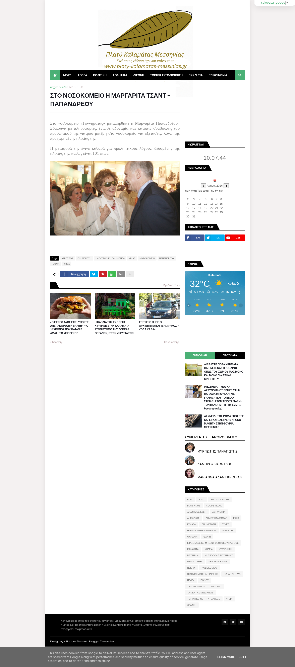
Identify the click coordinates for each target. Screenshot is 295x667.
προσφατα (230, 355)
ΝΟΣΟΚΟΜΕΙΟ (147, 258)
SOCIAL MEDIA (214, 505)
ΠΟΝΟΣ (204, 580)
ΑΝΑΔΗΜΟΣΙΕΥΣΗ (196, 511)
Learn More (226, 657)
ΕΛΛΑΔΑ (191, 524)
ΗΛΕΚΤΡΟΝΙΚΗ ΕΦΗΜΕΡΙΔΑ (110, 258)
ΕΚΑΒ (236, 518)
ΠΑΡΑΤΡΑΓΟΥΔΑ (232, 574)
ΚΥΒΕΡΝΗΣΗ (225, 549)
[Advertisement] (215, 110)
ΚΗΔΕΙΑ (209, 549)
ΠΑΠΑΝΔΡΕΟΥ (166, 258)
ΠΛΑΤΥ (190, 580)
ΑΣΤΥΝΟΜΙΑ (218, 511)
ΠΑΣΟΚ (55, 263)
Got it (243, 657)
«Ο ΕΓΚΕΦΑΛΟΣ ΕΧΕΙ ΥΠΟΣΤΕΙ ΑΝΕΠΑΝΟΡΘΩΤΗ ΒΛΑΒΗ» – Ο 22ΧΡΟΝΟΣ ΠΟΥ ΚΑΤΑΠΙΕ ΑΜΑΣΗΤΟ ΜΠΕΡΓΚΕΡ (70, 327)
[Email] (121, 274)
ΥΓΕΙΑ (67, 263)
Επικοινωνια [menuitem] (218, 75)
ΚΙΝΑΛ (132, 258)
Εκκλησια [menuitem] (196, 75)
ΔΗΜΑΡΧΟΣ (193, 518)
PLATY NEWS (193, 505)
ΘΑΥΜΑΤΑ (192, 536)
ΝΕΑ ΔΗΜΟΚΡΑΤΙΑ (218, 561)
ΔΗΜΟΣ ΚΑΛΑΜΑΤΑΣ (216, 518)
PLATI (189, 499)
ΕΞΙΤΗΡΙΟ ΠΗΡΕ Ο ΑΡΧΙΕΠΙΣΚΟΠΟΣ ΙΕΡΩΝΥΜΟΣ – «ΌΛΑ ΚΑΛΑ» (159, 325)
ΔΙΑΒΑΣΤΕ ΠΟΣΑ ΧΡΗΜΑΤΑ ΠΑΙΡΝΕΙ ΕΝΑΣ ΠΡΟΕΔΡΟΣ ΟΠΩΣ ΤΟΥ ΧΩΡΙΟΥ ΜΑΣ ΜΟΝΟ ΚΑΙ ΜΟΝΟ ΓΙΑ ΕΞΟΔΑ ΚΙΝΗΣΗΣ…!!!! (223, 372)
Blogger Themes (76, 641)
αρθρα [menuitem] (82, 75)
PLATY (202, 499)
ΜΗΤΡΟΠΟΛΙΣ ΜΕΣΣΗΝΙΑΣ (219, 555)
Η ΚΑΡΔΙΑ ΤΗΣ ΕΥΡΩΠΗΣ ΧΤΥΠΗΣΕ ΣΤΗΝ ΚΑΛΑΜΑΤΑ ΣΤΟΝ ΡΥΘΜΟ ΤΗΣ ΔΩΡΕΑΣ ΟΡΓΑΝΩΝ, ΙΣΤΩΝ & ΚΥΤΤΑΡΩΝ (114, 327)
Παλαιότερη (171, 342)
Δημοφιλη (199, 355)
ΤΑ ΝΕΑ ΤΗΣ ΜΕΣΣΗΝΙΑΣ (200, 592)
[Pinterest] (103, 274)
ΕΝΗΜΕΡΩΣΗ (84, 258)
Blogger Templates (102, 641)
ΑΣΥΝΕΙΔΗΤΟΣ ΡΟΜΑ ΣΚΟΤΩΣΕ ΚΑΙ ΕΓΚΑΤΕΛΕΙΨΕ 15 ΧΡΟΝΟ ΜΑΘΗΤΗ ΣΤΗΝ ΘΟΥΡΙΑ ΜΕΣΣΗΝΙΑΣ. (224, 421)
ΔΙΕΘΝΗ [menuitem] (138, 75)
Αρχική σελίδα (58, 87)
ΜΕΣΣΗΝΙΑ (192, 555)
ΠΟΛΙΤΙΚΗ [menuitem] (100, 75)
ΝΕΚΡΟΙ (191, 567)
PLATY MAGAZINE (220, 499)
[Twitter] (94, 274)
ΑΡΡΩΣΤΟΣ (76, 87)
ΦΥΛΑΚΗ (191, 605)
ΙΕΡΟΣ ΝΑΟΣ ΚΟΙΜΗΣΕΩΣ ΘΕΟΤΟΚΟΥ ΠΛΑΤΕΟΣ (213, 543)
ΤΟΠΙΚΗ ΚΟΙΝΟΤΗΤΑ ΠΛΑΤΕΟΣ (203, 598)
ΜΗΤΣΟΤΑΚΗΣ (194, 561)
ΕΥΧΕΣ (225, 524)
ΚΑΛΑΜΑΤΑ (192, 549)
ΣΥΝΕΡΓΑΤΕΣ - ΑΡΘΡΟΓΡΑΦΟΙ (211, 437)
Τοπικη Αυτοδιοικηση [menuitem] (166, 75)
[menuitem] (55, 75)
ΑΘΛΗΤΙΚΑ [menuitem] (120, 75)
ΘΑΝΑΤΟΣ (228, 530)
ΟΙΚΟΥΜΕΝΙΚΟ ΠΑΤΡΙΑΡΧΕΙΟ (202, 574)
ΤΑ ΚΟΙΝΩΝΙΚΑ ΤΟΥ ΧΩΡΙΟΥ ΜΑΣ (204, 586)
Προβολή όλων (171, 285)
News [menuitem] (67, 75)
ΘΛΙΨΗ (207, 536)
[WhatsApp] (112, 274)
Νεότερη (57, 342)
